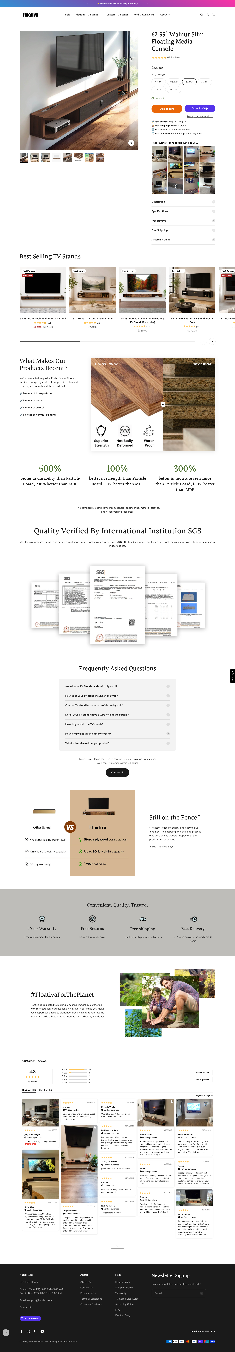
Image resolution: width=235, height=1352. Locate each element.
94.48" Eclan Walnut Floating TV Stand (43, 318)
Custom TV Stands (117, 14)
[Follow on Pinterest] (35, 1331)
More (117, 1246)
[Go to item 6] (78, 158)
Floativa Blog (122, 1315)
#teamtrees (73, 1016)
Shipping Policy (124, 1287)
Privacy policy (88, 1293)
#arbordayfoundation (92, 1016)
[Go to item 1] (24, 158)
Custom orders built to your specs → (117, 3)
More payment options (200, 116)
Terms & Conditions (91, 1298)
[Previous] (87, 3)
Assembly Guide (124, 1304)
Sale (67, 14)
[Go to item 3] (45, 158)
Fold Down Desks (144, 14)
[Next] (147, 3)
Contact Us (117, 772)
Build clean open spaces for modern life (57, 1341)
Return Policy (122, 1282)
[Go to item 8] (100, 158)
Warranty (120, 1293)
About (163, 14)
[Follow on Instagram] (28, 1331)
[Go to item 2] (34, 158)
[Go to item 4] (56, 158)
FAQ (117, 1309)
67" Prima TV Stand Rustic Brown (93, 318)
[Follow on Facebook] (21, 1331)
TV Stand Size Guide (127, 1298)
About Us (85, 1282)
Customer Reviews (91, 1304)
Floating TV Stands (87, 14)
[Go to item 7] (89, 158)
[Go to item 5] (67, 158)
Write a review (202, 1072)
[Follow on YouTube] (42, 1331)
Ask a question (202, 1079)
